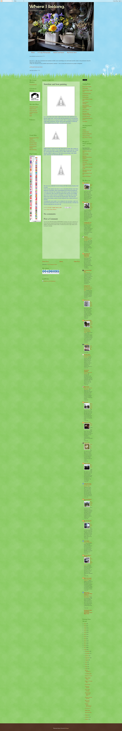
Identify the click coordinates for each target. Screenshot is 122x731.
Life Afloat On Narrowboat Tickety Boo (87, 255)
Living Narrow (87, 286)
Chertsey (84, 130)
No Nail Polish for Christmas (87, 356)
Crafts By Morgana (86, 116)
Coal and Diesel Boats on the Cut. (87, 119)
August (86, 660)
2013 (85, 643)
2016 (85, 636)
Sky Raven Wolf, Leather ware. (87, 91)
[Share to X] (68, 207)
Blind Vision (86, 387)
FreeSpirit (86, 202)
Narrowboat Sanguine (86, 370)
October (87, 655)
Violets (51, 209)
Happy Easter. (87, 710)
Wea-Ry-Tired (87, 354)
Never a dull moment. (87, 690)
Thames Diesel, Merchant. (85, 103)
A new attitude (91, 524)
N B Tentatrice (85, 160)
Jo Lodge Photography (44, 52)
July (86, 662)
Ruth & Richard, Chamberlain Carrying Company (87, 106)
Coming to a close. (88, 675)
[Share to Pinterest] (70, 207)
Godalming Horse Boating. (33, 147)
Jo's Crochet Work (33, 84)
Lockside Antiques (33, 142)
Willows (54, 209)
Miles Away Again (87, 578)
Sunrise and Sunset (58, 52)
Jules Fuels (85, 111)
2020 (85, 628)
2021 (85, 625)
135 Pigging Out (91, 347)
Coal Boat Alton (86, 131)
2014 (85, 641)
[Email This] (65, 207)
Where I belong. (47, 6)
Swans (48, 209)
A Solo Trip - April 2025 (91, 304)
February (87, 717)
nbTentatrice (86, 300)
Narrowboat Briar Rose (88, 271)
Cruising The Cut (87, 222)
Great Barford (91, 185)
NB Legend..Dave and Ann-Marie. (87, 171)
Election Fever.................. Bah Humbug (88, 705)
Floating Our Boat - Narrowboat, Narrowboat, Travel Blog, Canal (88, 612)
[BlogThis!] (66, 207)
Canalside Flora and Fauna (33, 113)
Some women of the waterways (87, 580)
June (86, 664)
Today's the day (91, 446)
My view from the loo (87, 521)
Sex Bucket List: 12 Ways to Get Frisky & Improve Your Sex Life (88, 288)
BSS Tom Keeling (33, 149)
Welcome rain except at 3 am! (91, 206)
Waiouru (86, 237)
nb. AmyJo (86, 344)
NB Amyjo (85, 162)
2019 (85, 630)
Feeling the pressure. (87, 687)
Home (33, 52)
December (87, 651)
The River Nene (91, 466)
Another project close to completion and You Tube (88, 239)
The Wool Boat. (86, 97)
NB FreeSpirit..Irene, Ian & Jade (87, 167)
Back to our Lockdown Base (91, 406)
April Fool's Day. (88, 712)
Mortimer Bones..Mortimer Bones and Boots (87, 157)
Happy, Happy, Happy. (88, 678)
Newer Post (45, 261)
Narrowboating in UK (87, 500)
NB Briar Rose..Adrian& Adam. (87, 164)
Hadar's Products (33, 108)
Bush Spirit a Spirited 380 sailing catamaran (88, 593)
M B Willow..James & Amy (87, 151)
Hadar (31, 115)
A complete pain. (88, 673)
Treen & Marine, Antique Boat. (87, 99)
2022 (85, 623)
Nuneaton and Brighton (87, 133)
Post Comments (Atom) (52, 264)
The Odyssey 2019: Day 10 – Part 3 (87, 485)
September (87, 657)
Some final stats (87, 272)
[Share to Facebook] (69, 207)
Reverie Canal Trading (87, 86)
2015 (85, 638)
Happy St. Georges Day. (88, 681)
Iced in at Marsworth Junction (88, 373)
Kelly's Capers (87, 463)
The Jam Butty (85, 88)
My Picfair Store (72, 52)
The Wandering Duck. (87, 93)
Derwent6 (86, 402)
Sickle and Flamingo (87, 176)
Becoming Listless (87, 320)
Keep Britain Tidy (33, 144)
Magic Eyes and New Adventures (88, 388)
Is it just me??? (88, 708)
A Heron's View (87, 422)
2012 (85, 645)
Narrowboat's (32, 141)
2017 (85, 634)
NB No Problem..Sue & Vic (87, 174)
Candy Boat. (85, 121)
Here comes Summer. (87, 701)
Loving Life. (86, 257)
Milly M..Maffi (85, 154)
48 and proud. (87, 684)
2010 (85, 649)
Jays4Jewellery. (86, 95)
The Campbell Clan (91, 503)
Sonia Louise (86, 443)
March (86, 715)
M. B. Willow (86, 541)
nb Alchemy (86, 183)
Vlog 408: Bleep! (87, 223)
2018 (85, 632)
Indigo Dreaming (87, 483)
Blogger (67, 728)
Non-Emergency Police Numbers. (34, 138)
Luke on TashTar (86, 109)
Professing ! (91, 425)
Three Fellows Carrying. (87, 137)
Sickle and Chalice (86, 135)
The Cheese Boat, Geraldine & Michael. (87, 114)
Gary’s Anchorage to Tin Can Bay (88, 596)
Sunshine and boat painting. (88, 698)
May (86, 666)
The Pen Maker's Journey (87, 556)
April (86, 668)
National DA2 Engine (34, 106)
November (87, 653)
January (87, 719)
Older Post (77, 261)
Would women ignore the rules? (88, 694)
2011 (85, 647)
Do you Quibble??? (87, 671)
